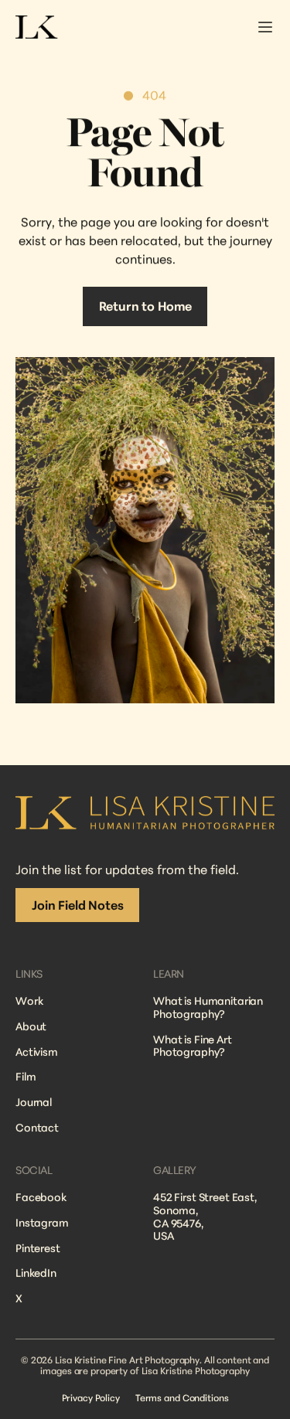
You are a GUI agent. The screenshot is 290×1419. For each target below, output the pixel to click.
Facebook (41, 1196)
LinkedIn (35, 1273)
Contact (37, 1127)
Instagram (42, 1222)
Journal (33, 1101)
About (30, 1025)
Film (25, 1076)
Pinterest (37, 1247)
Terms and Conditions (182, 1398)
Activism (36, 1050)
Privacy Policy (91, 1398)
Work (29, 1000)
